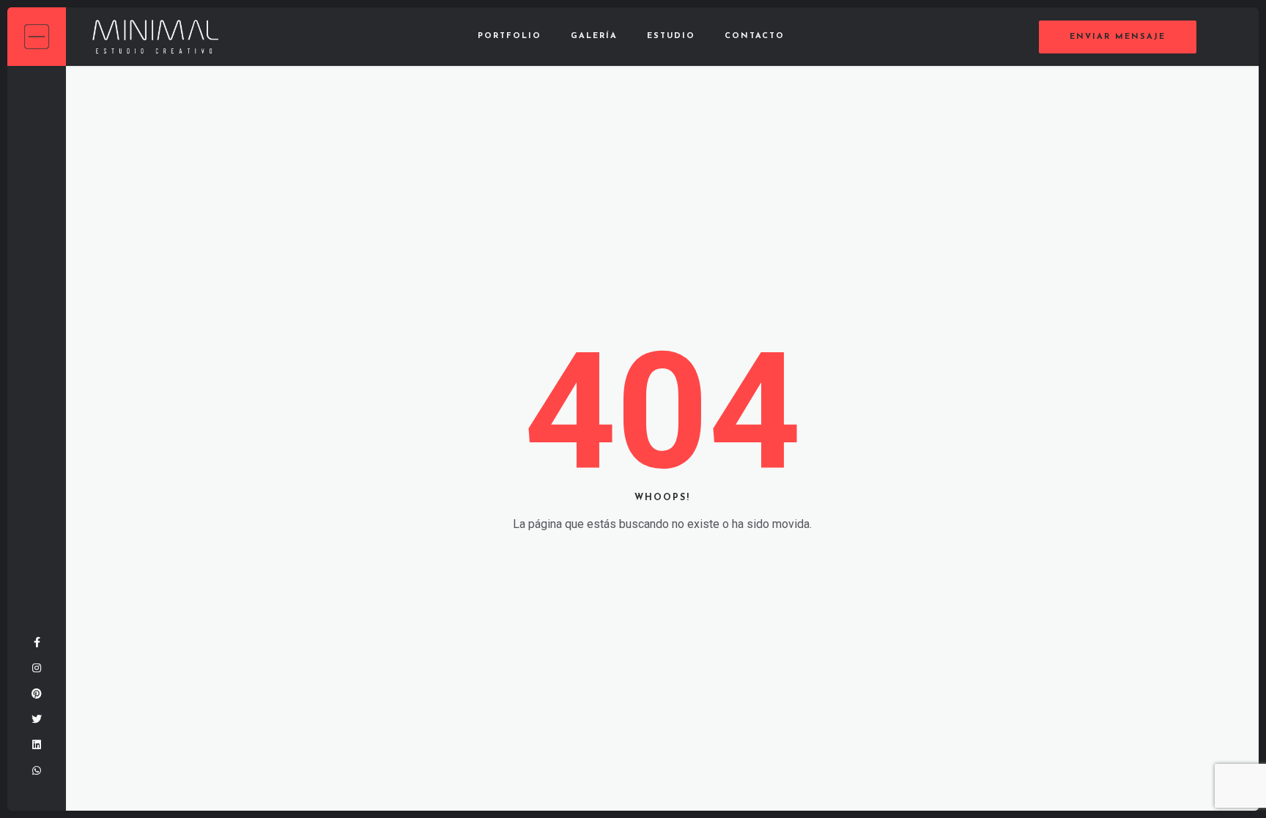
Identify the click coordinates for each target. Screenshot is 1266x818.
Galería (594, 36)
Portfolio (509, 36)
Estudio (671, 36)
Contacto (755, 36)
